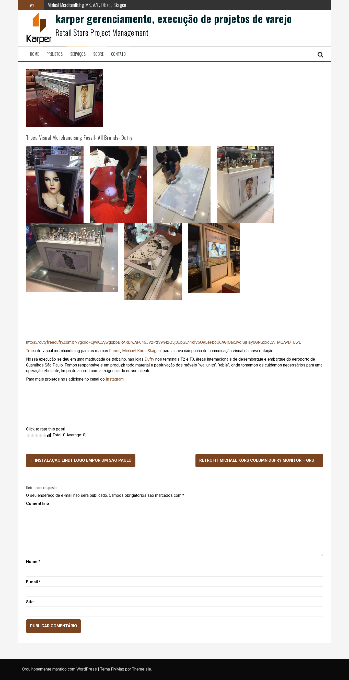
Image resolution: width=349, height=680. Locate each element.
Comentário (37, 503)
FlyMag (117, 669)
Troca (31, 350)
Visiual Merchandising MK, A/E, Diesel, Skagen (87, 5)
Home (34, 54)
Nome (33, 561)
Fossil (114, 350)
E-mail (33, 581)
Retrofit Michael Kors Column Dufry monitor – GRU (259, 460)
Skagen (154, 350)
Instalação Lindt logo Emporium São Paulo (81, 460)
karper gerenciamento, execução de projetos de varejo (173, 18)
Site (30, 601)
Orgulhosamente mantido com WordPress (60, 669)
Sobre (98, 54)
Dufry (149, 359)
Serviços (78, 54)
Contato (118, 54)
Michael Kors (134, 350)
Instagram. (115, 379)
